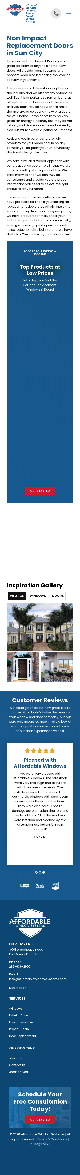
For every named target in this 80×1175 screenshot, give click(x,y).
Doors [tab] (58, 596)
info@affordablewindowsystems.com (38, 979)
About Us (15, 1058)
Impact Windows (21, 1022)
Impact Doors (19, 1029)
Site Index (17, 988)
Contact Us (17, 1065)
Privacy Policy (40, 1143)
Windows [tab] (38, 596)
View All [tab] (17, 596)
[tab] (36, 872)
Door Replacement (22, 1036)
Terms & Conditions (52, 1139)
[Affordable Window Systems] (15, 10)
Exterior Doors (19, 1015)
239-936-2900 (20, 966)
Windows (15, 1009)
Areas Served (18, 1072)
